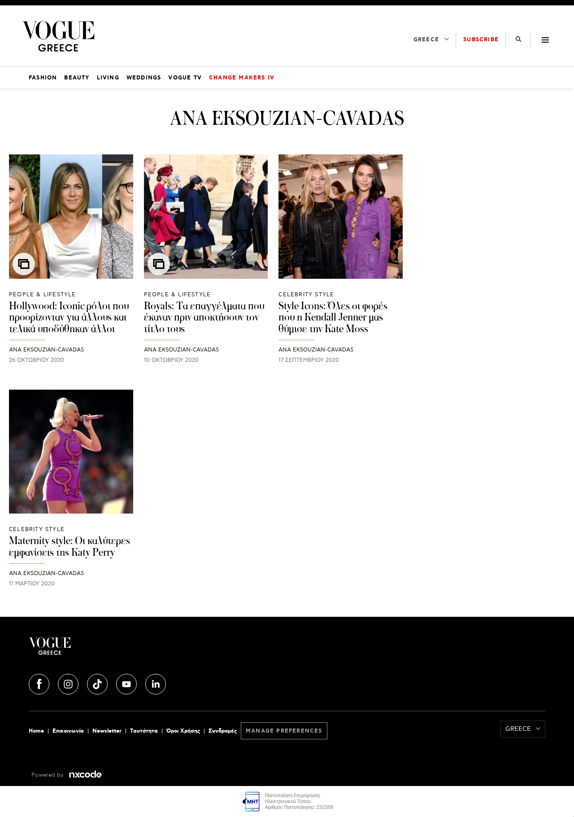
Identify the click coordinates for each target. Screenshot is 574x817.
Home (36, 731)
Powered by (48, 775)
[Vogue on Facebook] (40, 682)
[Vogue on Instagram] (69, 682)
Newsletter (107, 731)
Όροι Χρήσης (183, 731)
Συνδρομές (223, 731)
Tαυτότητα (144, 731)
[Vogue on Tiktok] (98, 682)
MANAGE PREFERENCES (284, 731)
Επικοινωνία (68, 731)
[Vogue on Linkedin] (155, 682)
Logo (115, 650)
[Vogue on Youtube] (127, 682)
